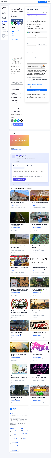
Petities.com (4, 1)
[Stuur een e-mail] (18, 23)
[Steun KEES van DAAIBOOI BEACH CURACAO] (19, 143)
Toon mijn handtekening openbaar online (35, 77)
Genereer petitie (20, 179)
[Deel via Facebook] (18, 120)
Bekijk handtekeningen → (32, 15)
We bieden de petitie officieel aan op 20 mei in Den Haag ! (14, 100)
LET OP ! (13, 105)
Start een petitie (42, 1)
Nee (32, 86)
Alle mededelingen (15, 108)
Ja (28, 86)
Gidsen (12, 428)
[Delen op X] (15, 23)
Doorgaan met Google (34, 32)
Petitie (14, 27)
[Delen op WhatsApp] (12, 23)
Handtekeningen (16, 34)
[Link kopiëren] (21, 23)
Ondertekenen (36, 90)
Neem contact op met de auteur (17, 83)
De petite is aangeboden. (14, 94)
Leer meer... (6, 21)
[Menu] (49, 1)
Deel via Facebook (18, 20)
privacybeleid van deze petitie (35, 84)
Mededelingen (16, 30)
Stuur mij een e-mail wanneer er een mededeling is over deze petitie (37, 80)
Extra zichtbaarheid (15, 38)
